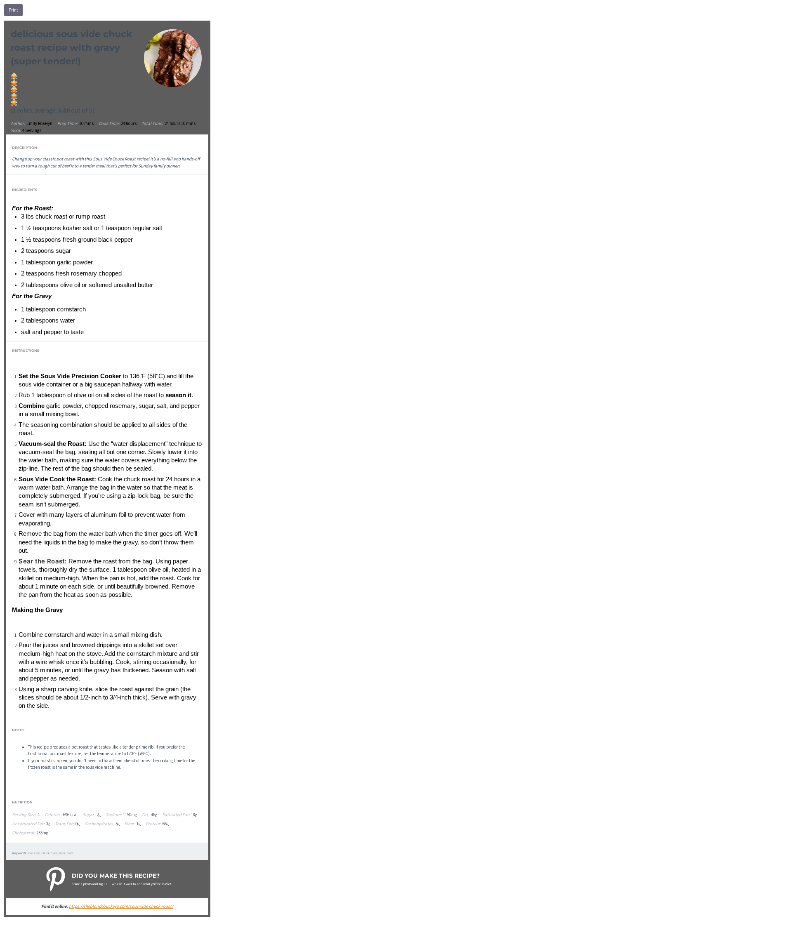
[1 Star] (14, 76)
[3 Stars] (14, 89)
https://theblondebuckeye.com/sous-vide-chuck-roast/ (121, 906)
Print (13, 10)
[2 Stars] (14, 82)
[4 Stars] (14, 95)
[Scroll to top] (774, 925)
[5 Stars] (14, 102)
